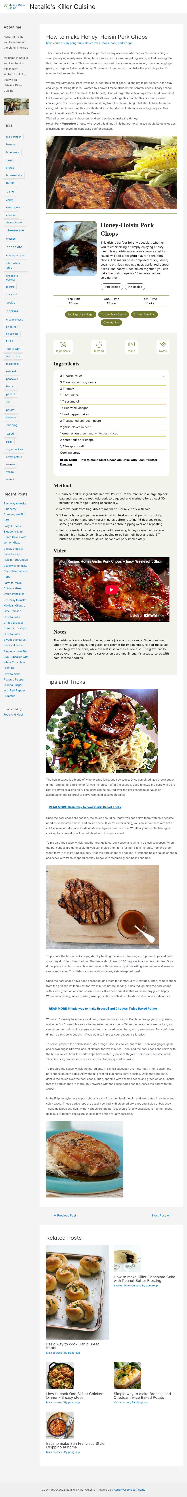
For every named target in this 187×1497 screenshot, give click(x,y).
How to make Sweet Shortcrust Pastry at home (15, 639)
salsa (9, 441)
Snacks (118, 1285)
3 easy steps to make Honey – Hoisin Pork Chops (16, 554)
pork (113, 43)
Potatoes (11, 417)
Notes (163, 350)
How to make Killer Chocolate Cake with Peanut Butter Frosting (144, 1279)
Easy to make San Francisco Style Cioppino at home (75, 1445)
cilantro (10, 286)
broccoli (10, 167)
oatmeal (11, 371)
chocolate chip (13, 265)
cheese (11, 215)
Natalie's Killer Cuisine (63, 6)
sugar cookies (14, 449)
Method (99, 350)
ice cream (13, 348)
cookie (10, 302)
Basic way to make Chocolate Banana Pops (15, 571)
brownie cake (14, 175)
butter (10, 182)
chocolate (14, 247)
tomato (10, 464)
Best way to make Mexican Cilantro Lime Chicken (15, 605)
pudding (11, 425)
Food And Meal (13, 714)
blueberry (12, 152)
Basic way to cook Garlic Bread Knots (73, 1346)
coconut (11, 294)
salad (10, 433)
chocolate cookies (12, 277)
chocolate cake (15, 255)
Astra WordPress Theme (129, 1489)
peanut (10, 394)
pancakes (12, 378)
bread (10, 160)
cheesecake (15, 230)
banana (11, 144)
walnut (10, 479)
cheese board (14, 222)
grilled (9, 340)
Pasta (9, 386)
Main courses (55, 43)
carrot (9, 199)
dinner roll (12, 326)
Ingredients (63, 350)
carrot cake (13, 207)
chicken (11, 238)
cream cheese (14, 319)
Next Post (160, 1215)
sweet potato (14, 456)
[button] (164, 376)
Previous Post (65, 1215)
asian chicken (13, 136)
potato (10, 410)
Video (131, 350)
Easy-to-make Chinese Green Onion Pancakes (14, 588)
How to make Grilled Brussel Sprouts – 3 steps (15, 622)
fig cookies (12, 333)
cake (10, 191)
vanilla (10, 471)
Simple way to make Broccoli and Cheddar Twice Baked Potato (142, 1396)
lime (18, 356)
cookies (12, 311)
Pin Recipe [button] (135, 287)
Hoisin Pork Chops (97, 43)
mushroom (12, 363)
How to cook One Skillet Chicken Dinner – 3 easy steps (74, 1396)
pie (8, 402)
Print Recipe (112, 287)
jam (8, 356)
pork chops (125, 43)
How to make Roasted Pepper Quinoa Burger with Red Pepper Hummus (14, 685)
